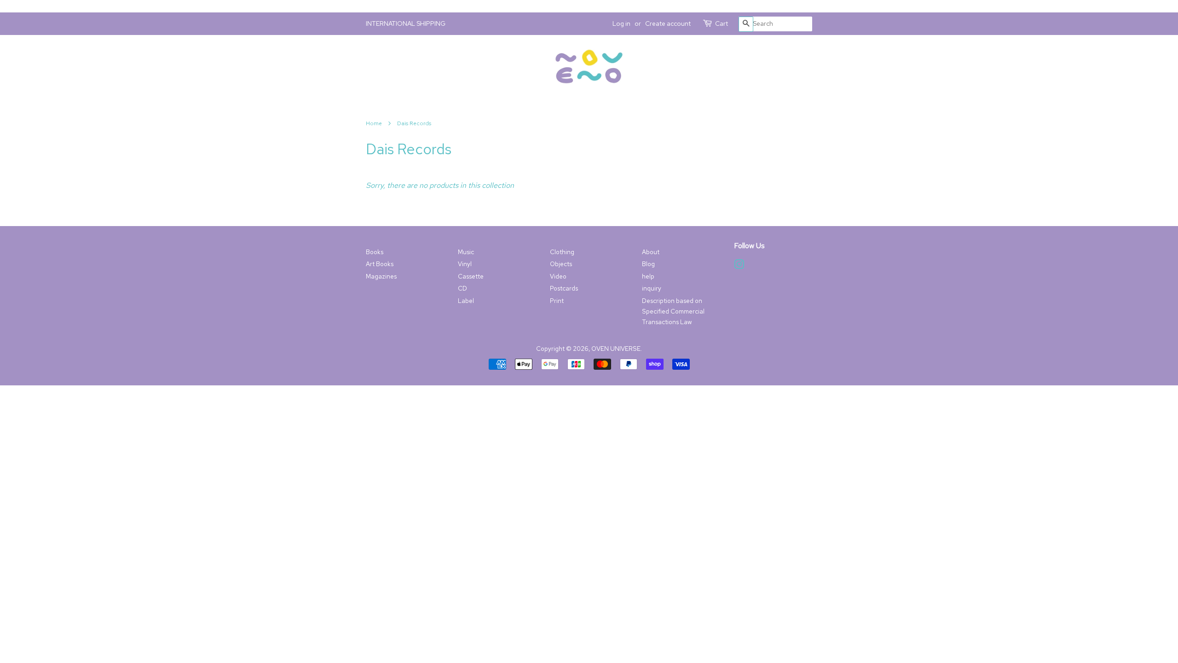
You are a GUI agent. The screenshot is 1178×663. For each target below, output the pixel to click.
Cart (721, 23)
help (648, 276)
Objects (561, 264)
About (650, 252)
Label (466, 301)
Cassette (471, 276)
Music (466, 252)
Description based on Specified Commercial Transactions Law (673, 311)
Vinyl (465, 264)
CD (462, 288)
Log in (621, 23)
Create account (668, 23)
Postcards (564, 288)
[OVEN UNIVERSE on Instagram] (739, 266)
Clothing (562, 252)
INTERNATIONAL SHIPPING (405, 23)
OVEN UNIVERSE (616, 348)
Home (374, 123)
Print (557, 301)
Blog (648, 264)
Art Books (379, 264)
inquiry (651, 288)
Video (558, 276)
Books (374, 252)
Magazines (381, 276)
